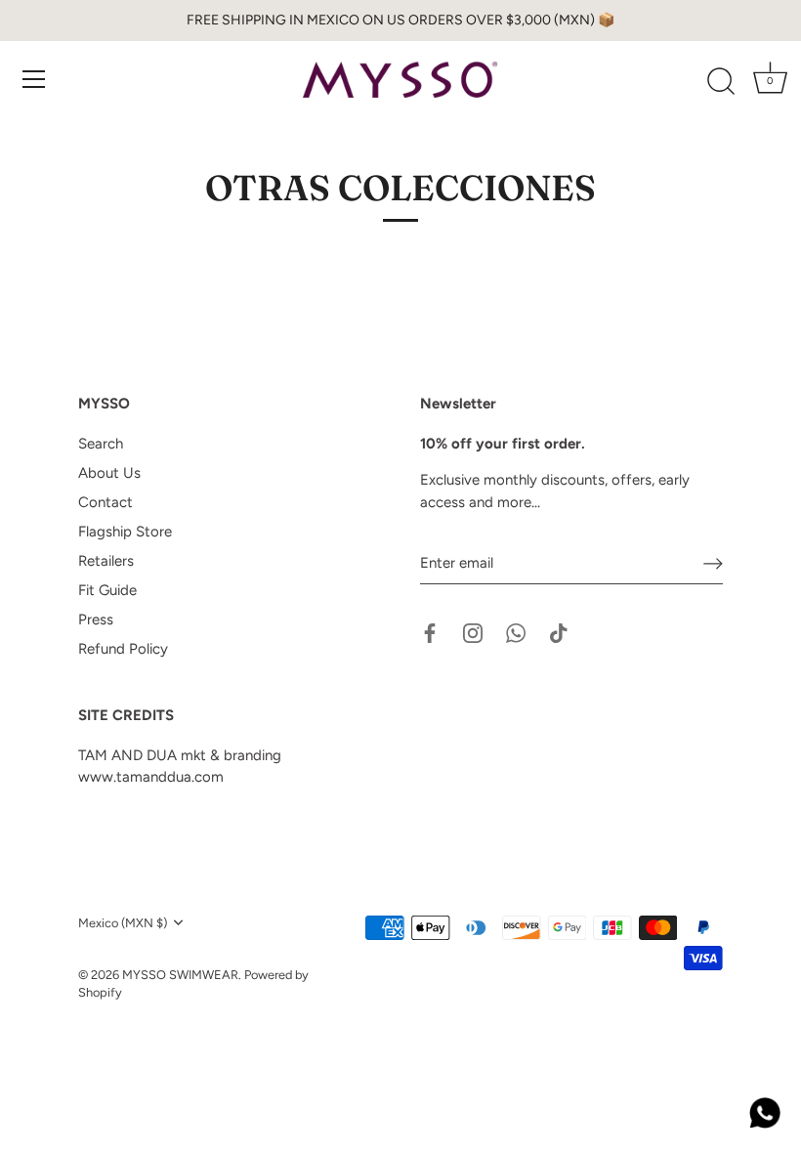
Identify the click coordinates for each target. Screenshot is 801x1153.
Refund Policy (123, 649)
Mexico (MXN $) (122, 923)
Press (95, 619)
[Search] (720, 82)
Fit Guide (107, 590)
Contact (105, 502)
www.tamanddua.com (151, 777)
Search (100, 443)
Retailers (106, 561)
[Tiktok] (559, 632)
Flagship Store (125, 531)
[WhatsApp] (516, 632)
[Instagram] (473, 632)
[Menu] (34, 79)
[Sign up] (713, 564)
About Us (109, 473)
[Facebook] (430, 632)
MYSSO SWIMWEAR (180, 974)
